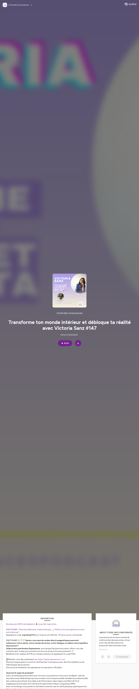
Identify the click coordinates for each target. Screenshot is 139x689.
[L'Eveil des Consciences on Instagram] (109, 657)
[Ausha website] (130, 4)
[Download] (78, 343)
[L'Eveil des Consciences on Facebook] (103, 657)
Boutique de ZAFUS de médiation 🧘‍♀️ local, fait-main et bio (31, 624)
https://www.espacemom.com (51, 659)
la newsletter (30, 662)
